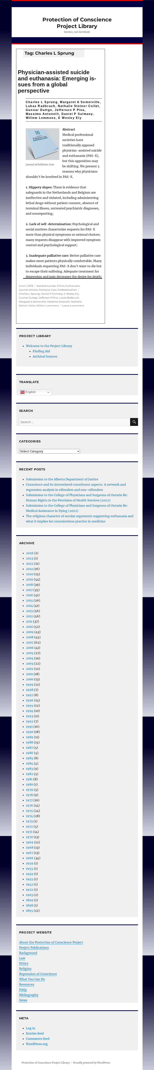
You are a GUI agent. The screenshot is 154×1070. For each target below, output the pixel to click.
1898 (29, 905)
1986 (29, 753)
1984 (29, 763)
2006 (30, 648)
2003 (29, 663)
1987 (29, 747)
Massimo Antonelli (58, 301)
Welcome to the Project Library (49, 346)
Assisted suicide (46, 285)
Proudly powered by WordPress (91, 1062)
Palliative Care (48, 289)
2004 (29, 658)
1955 (29, 868)
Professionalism (67, 289)
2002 (29, 669)
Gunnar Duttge (28, 297)
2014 (29, 605)
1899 (29, 900)
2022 (29, 563)
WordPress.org (37, 1044)
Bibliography (28, 995)
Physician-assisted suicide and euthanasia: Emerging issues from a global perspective (57, 81)
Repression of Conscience (38, 974)
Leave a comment (73, 305)
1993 (29, 716)
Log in (30, 1028)
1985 (29, 758)
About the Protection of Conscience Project (51, 942)
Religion (25, 968)
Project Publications (34, 947)
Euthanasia (73, 285)
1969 (29, 842)
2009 (30, 632)
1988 (29, 742)
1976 (29, 805)
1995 (29, 705)
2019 (29, 579)
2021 (29, 569)
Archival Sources (45, 356)
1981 (29, 779)
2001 (29, 674)
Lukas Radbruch (69, 297)
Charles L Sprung (29, 293)
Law (22, 958)
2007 (29, 642)
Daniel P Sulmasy (52, 293)
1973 (29, 821)
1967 (29, 853)
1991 (29, 726)
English (30, 392)
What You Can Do (32, 979)
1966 (29, 858)
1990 (29, 732)
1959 (29, 863)
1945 (29, 879)
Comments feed (37, 1039)
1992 (29, 721)
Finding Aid (41, 351)
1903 (29, 895)
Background (28, 953)
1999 (29, 684)
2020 (29, 574)
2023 (29, 558)
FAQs (23, 990)
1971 (29, 832)
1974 (29, 816)
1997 (29, 695)
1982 (29, 774)
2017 (29, 590)
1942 (29, 884)
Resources (26, 984)
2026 (30, 553)
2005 (29, 653)
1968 (29, 847)
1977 (29, 800)
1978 (29, 795)
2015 (29, 600)
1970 (29, 837)
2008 (29, 637)
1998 (29, 690)
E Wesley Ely (71, 293)
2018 (29, 584)
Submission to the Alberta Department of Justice (62, 479)
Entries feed (35, 1033)
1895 (29, 910)
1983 (29, 768)
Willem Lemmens (47, 305)
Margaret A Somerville (32, 301)
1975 (29, 811)
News (23, 1000)
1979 (29, 790)
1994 (29, 711)
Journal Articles (28, 289)
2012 (29, 616)
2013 (29, 611)
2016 (29, 595)
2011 (29, 621)
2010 (29, 627)
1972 (29, 826)
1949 (29, 874)
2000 (29, 679)
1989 (29, 737)
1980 (29, 784)
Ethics (60, 285)
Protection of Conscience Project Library (77, 22)
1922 (29, 889)
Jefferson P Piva (48, 297)
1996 (29, 700)
